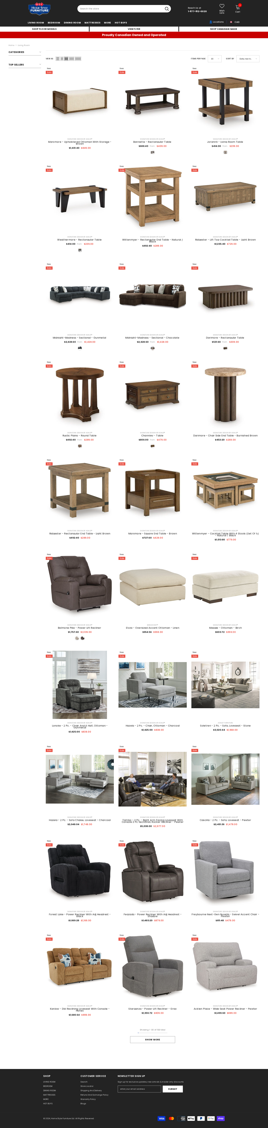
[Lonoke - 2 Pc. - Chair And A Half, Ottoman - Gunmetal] (80, 685)
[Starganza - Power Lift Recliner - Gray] (152, 968)
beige (77, 638)
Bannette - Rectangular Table (152, 142)
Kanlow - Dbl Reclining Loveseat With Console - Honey (80, 1010)
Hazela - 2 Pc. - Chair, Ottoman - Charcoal (153, 726)
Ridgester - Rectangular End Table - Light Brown (79, 534)
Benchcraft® (152, 625)
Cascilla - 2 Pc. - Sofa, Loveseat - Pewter (225, 820)
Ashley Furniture (225, 723)
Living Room (24, 45)
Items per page (198, 58)
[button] (58, 59)
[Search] (124, 8)
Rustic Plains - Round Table (80, 436)
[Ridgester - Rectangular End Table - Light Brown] (80, 492)
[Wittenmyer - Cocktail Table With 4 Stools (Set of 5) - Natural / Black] (225, 492)
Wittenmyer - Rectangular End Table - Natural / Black (152, 241)
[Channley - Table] (152, 395)
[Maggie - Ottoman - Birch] (225, 587)
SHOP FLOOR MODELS (44, 29)
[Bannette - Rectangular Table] (152, 101)
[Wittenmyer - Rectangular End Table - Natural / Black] (152, 199)
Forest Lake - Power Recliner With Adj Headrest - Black (80, 915)
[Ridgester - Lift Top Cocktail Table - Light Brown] (225, 199)
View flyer (134, 29)
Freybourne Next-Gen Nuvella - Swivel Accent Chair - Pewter (225, 915)
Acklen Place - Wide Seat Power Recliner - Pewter (225, 1009)
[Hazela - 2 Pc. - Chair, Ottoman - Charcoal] (152, 685)
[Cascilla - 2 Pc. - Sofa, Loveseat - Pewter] (225, 779)
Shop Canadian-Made (223, 29)
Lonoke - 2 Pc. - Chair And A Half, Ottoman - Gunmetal (80, 727)
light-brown (225, 152)
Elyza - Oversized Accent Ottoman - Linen (152, 628)
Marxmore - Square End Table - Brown (152, 534)
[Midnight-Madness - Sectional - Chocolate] (152, 297)
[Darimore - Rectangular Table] (225, 297)
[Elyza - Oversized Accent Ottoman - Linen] (152, 587)
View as (49, 58)
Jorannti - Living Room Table (225, 142)
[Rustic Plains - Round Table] (80, 395)
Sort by (230, 58)
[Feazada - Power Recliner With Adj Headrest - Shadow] (152, 873)
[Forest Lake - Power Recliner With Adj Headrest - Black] (80, 873)
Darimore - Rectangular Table (225, 338)
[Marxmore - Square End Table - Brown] (152, 492)
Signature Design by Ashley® (79, 139)
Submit (172, 1089)
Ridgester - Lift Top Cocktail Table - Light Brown (225, 240)
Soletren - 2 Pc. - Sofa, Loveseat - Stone (225, 726)
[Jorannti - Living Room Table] (225, 101)
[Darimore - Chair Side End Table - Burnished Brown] (225, 395)
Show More (152, 1039)
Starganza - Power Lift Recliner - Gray (152, 1009)
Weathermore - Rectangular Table (79, 240)
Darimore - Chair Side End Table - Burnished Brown (225, 436)
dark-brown (152, 152)
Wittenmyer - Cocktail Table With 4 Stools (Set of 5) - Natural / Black (225, 534)
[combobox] (120, 8)
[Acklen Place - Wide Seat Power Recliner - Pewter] (225, 968)
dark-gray (80, 348)
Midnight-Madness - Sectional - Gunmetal (80, 338)
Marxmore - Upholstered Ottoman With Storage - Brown (79, 143)
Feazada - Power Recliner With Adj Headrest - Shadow (153, 915)
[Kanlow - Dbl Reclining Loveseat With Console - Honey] (80, 968)
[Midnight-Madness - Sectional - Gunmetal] (80, 297)
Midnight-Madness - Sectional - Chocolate (152, 338)
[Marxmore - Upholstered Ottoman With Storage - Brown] (80, 101)
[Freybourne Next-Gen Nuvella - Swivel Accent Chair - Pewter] (225, 873)
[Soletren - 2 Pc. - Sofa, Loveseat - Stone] (225, 685)
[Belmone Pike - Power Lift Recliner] (80, 587)
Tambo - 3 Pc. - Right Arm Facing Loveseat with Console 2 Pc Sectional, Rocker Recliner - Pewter (152, 821)
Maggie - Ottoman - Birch (225, 628)
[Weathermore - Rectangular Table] (80, 199)
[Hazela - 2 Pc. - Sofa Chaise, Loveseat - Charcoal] (80, 779)
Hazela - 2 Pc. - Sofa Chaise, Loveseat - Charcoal (80, 820)
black (80, 250)
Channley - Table (152, 436)
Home (11, 45)
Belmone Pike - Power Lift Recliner (80, 628)
